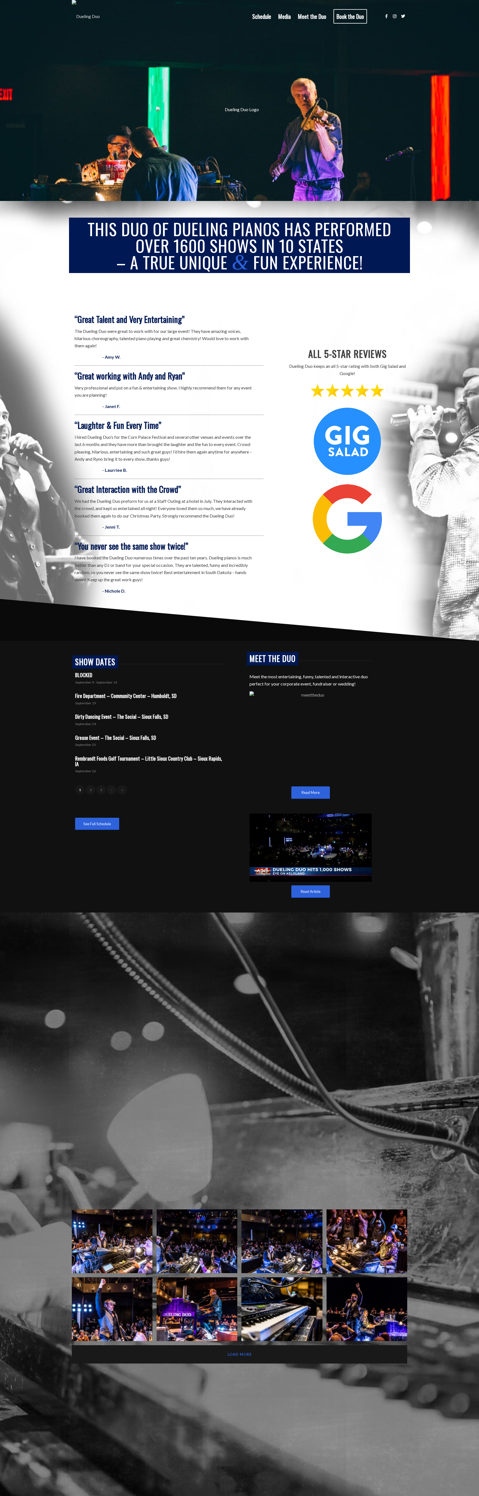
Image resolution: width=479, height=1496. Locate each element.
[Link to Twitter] (403, 16)
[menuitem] (262, 16)
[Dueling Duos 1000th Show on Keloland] (310, 848)
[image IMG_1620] (114, 1243)
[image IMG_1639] (369, 1311)
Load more (240, 1354)
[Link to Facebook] (386, 16)
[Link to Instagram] (395, 16)
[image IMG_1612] (283, 1243)
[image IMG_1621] (114, 1311)
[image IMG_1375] (283, 1311)
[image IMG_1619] (199, 1243)
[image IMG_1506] (199, 1311)
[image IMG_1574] (369, 1243)
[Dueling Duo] (86, 16)
